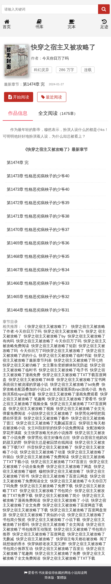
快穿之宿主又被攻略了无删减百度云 (46, 423)
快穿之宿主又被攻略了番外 (46, 418)
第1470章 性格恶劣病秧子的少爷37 (38, 229)
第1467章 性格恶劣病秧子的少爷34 (38, 269)
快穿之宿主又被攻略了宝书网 (81, 379)
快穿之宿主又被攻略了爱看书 (71, 399)
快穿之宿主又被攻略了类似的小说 (37, 515)
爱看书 (33, 573)
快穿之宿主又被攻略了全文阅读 (57, 524)
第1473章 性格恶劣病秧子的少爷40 (38, 176)
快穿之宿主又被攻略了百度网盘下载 (73, 505)
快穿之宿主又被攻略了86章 (31, 379)
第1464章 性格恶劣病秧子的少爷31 (38, 310)
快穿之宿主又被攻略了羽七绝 (78, 360)
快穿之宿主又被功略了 (21, 365)
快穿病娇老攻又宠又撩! (46, 544)
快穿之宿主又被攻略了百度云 (59, 548)
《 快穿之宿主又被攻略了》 (46, 326)
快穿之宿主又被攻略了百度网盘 (38, 534)
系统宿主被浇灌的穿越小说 (25, 384)
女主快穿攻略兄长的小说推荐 (48, 433)
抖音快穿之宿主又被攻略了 (49, 447)
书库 (39, 26)
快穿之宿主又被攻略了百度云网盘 (59, 476)
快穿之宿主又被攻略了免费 (57, 553)
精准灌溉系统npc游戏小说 (74, 389)
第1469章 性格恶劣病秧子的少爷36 (38, 243)
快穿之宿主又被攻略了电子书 (63, 370)
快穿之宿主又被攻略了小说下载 (53, 519)
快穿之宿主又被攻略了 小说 (66, 500)
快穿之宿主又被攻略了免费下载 (46, 486)
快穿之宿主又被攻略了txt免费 (74, 384)
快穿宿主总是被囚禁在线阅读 (48, 442)
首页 (7, 26)
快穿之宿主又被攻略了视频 (31, 408)
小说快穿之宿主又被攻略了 (50, 413)
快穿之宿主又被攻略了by (44, 336)
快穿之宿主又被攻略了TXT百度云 (59, 462)
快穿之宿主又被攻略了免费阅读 (42, 457)
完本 (72, 26)
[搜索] (104, 9)
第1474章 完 (34, 84)
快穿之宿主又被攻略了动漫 (42, 452)
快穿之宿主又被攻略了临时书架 (65, 355)
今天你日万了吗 (55, 58)
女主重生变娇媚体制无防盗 (65, 365)
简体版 (49, 577)
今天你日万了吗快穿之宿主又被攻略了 (52, 350)
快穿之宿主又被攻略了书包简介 (46, 490)
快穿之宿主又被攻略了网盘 (69, 466)
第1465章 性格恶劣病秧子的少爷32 (38, 296)
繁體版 (62, 577)
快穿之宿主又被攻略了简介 (57, 495)
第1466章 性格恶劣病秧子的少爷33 (38, 283)
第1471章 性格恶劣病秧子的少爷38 (38, 216)
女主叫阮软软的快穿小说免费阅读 (55, 428)
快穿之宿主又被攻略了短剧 (54, 346)
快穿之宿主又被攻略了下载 (25, 510)
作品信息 (17, 113)
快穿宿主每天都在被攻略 (77, 539)
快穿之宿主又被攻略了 (35, 539)
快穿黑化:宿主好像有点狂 (48, 437)
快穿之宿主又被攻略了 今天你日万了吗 (48, 341)
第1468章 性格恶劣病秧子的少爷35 (38, 256)
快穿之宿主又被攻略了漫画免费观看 (68, 394)
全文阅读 (58, 113)
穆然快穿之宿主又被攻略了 (61, 471)
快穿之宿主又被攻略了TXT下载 (69, 558)
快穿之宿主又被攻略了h (64, 331)
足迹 (104, 26)
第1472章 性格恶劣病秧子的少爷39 (38, 202)
